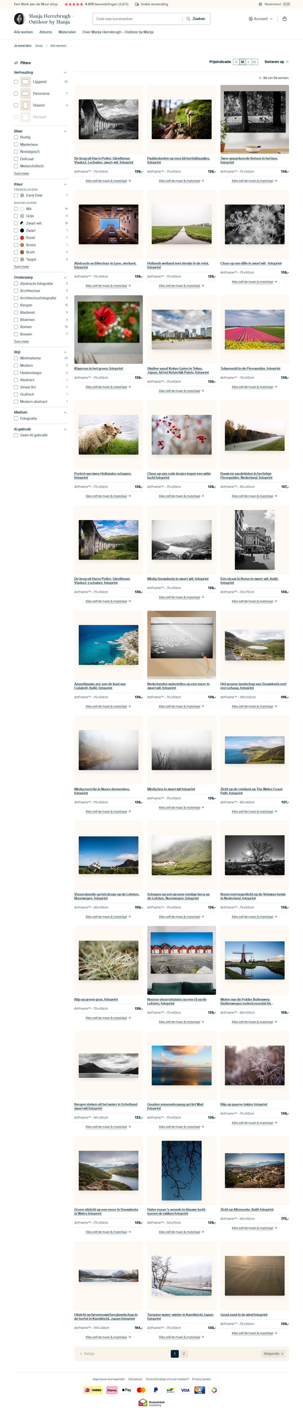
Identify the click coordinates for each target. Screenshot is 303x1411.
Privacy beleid (201, 1379)
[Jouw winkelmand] (284, 18)
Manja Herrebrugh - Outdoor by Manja (51, 19)
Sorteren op (274, 62)
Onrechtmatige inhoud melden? (167, 1379)
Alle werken (23, 32)
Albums (45, 32)
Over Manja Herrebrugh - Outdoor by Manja (118, 32)
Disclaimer (135, 1379)
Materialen (67, 32)
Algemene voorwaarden (109, 1379)
